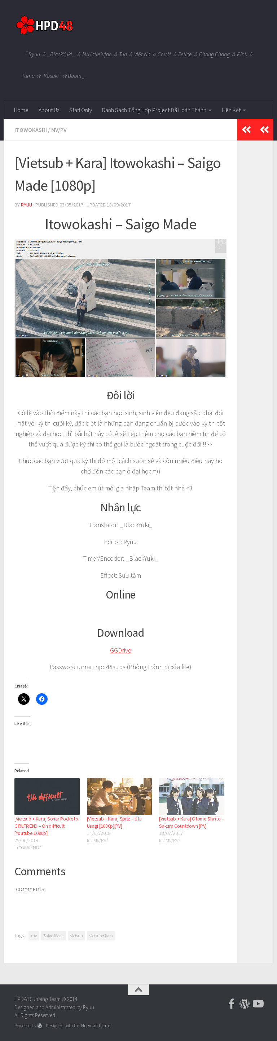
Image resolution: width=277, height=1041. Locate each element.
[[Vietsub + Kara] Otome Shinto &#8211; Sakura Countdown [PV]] (191, 796)
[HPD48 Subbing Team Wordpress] (244, 1004)
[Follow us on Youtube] (257, 1004)
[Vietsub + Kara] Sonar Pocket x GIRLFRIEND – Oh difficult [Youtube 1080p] (46, 825)
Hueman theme (96, 1026)
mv (34, 935)
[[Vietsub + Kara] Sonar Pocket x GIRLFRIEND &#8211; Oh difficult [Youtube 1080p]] (47, 796)
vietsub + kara (101, 935)
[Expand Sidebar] (264, 130)
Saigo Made (53, 935)
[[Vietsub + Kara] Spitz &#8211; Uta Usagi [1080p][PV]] (119, 796)
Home (21, 110)
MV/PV (59, 129)
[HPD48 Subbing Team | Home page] (44, 25)
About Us (49, 110)
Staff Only (80, 110)
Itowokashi (30, 129)
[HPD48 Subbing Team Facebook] (232, 1004)
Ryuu (26, 204)
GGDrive (120, 650)
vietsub (76, 935)
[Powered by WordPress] (40, 1025)
